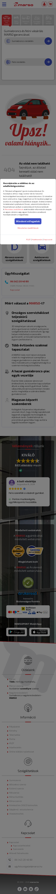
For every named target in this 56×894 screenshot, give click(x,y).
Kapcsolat (48, 239)
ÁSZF (28, 239)
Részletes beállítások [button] (14, 209)
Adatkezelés (37, 239)
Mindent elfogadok (28, 221)
